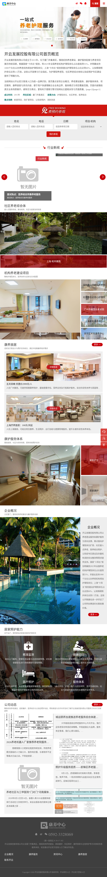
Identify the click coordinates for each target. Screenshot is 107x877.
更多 (96, 344)
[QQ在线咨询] (36, 834)
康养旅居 (82, 854)
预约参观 (53, 134)
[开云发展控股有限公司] (9, 3)
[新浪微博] (41, 834)
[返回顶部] (104, 445)
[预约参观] (104, 438)
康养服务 (33, 854)
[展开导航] (104, 3)
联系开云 (8, 860)
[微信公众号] (81, 3)
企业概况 (8, 854)
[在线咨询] (104, 432)
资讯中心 (58, 854)
